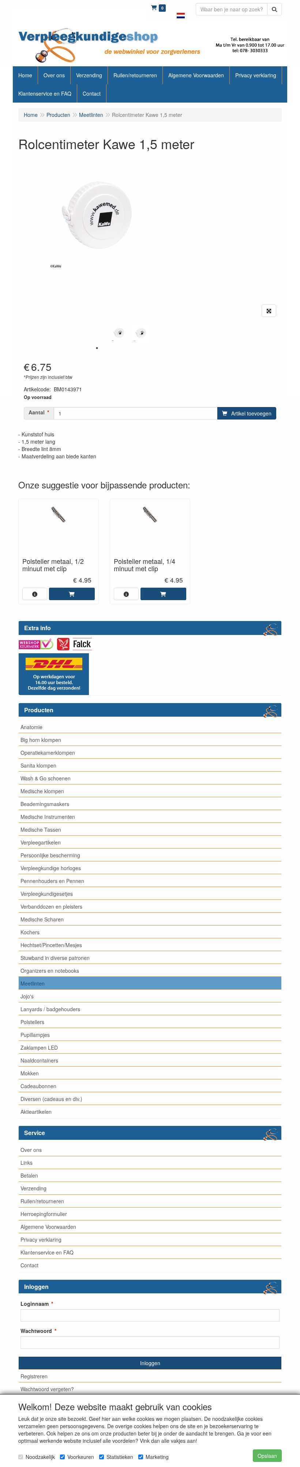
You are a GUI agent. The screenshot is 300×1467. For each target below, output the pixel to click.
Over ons (31, 1149)
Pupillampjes (35, 1034)
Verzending (33, 1188)
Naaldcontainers (39, 1060)
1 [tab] (97, 348)
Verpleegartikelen (40, 842)
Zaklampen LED (39, 1047)
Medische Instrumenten (47, 816)
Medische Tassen (40, 829)
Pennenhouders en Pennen (52, 880)
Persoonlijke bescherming (50, 855)
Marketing (157, 1456)
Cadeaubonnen (38, 1086)
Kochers (30, 932)
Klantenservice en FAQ (47, 1252)
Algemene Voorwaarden (48, 1226)
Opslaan (267, 1455)
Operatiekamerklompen (47, 752)
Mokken (29, 1073)
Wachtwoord (36, 1330)
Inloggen (150, 1363)
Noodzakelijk (40, 1456)
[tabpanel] (118, 333)
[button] (180, 11)
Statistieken (119, 1456)
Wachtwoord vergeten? (47, 1389)
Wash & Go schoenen (45, 778)
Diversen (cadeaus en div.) (51, 1098)
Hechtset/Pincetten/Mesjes (51, 945)
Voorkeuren (80, 1456)
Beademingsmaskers (44, 804)
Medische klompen (42, 791)
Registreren (34, 1376)
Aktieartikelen (36, 1111)
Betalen (29, 1175)
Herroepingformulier (43, 1213)
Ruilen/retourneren (42, 1201)
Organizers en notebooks (49, 970)
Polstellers (32, 1022)
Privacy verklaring (40, 1239)
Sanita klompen (38, 765)
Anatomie (31, 727)
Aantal (37, 412)
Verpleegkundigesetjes (46, 893)
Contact (29, 1265)
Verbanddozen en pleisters (51, 906)
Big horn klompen (40, 739)
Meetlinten (32, 983)
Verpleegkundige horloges (50, 868)
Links (26, 1162)
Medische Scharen (42, 919)
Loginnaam (34, 1303)
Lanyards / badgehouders (50, 1009)
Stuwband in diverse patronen (55, 957)
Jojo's (27, 996)
